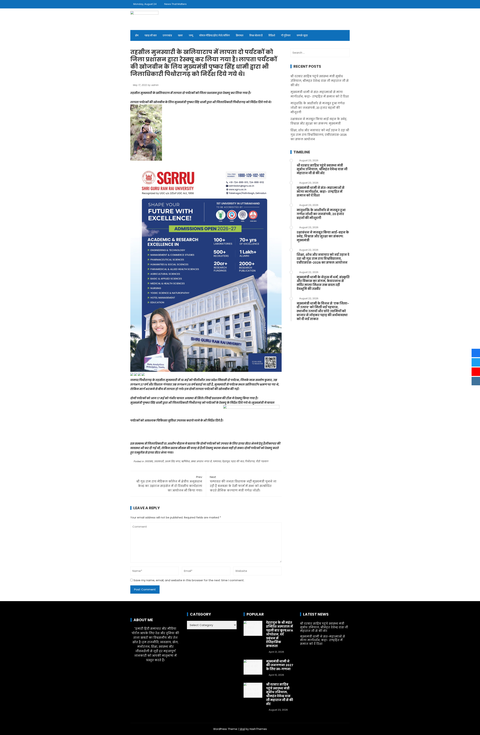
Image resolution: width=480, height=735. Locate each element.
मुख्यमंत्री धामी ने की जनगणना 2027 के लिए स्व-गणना (279, 665)
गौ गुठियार (286, 35)
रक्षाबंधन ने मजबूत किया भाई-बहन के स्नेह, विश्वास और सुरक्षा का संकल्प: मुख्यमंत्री (323, 236)
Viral (242, 729)
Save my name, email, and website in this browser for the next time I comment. (189, 580)
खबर (180, 35)
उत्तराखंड (167, 35)
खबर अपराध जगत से (201, 461)
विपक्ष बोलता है (255, 35)
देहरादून (226, 461)
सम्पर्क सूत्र (302, 35)
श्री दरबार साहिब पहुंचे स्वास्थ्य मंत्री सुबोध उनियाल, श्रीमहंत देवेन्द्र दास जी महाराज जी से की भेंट (319, 80)
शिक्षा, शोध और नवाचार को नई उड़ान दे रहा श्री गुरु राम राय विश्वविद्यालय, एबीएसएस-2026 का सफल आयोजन (319, 134)
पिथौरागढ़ (250, 461)
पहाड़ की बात (151, 35)
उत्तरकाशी (159, 461)
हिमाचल (239, 35)
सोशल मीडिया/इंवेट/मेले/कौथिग (214, 35)
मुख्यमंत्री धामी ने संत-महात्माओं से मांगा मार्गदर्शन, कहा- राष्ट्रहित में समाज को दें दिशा (320, 192)
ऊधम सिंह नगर (172, 461)
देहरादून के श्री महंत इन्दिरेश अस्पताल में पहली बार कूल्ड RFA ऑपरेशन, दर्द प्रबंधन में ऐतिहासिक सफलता (279, 634)
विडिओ (271, 35)
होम (137, 35)
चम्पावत (217, 461)
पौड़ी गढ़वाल (262, 461)
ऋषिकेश (185, 461)
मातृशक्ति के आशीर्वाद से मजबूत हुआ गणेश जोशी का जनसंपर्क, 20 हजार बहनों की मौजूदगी (317, 107)
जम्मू (191, 35)
